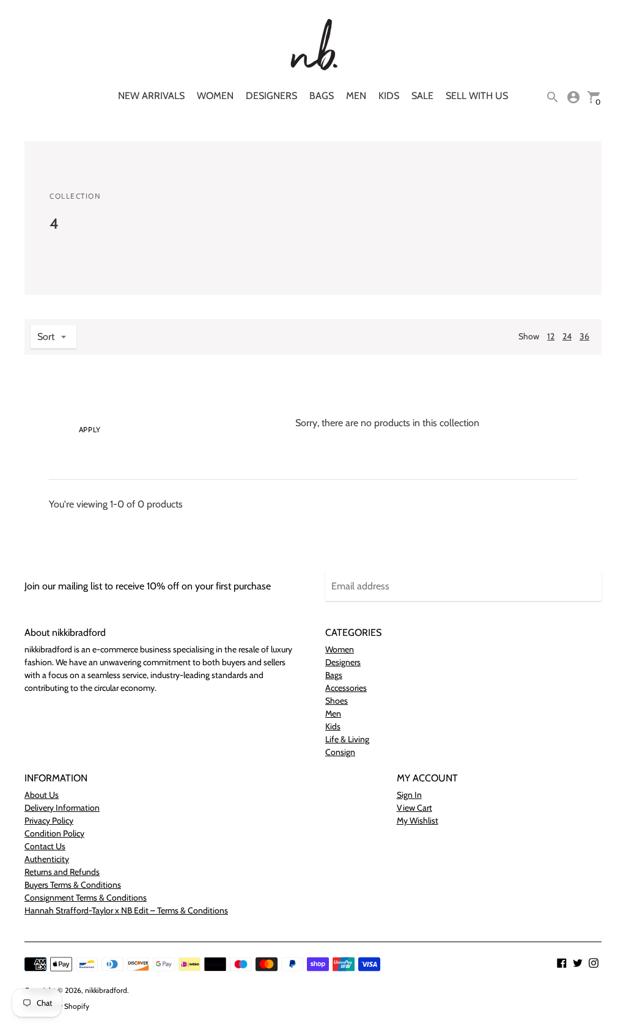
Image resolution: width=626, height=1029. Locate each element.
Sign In (409, 794)
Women (215, 95)
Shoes (336, 700)
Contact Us (44, 846)
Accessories (346, 687)
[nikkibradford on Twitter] (578, 962)
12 (550, 336)
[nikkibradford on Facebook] (562, 962)
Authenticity (46, 859)
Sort (45, 336)
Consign (340, 752)
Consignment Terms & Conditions (85, 897)
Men (356, 95)
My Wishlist (417, 820)
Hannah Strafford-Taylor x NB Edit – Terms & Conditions (126, 910)
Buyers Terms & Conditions (72, 884)
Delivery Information (62, 807)
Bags (321, 95)
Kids (388, 95)
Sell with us (477, 95)
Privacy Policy (48, 820)
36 (584, 336)
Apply (90, 429)
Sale (422, 95)
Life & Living (347, 739)
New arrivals (151, 95)
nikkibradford (106, 990)
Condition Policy (54, 833)
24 (567, 336)
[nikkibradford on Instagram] (593, 962)
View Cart (414, 807)
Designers (271, 95)
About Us (41, 794)
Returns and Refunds (62, 871)
